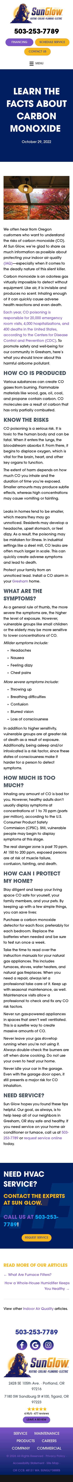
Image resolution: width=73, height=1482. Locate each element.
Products (26, 1441)
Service (20, 1434)
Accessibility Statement (28, 1463)
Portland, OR (53, 1383)
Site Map (53, 1463)
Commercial (49, 1448)
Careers (49, 1441)
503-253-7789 (36, 32)
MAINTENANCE (46, 1434)
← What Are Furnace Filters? (27, 1275)
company (21, 1448)
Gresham (20, 581)
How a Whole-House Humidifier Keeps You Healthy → (37, 1286)
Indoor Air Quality (38, 1309)
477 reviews (41, 1414)
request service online (43, 1138)
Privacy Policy (55, 1456)
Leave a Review (36, 1420)
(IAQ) (8, 263)
